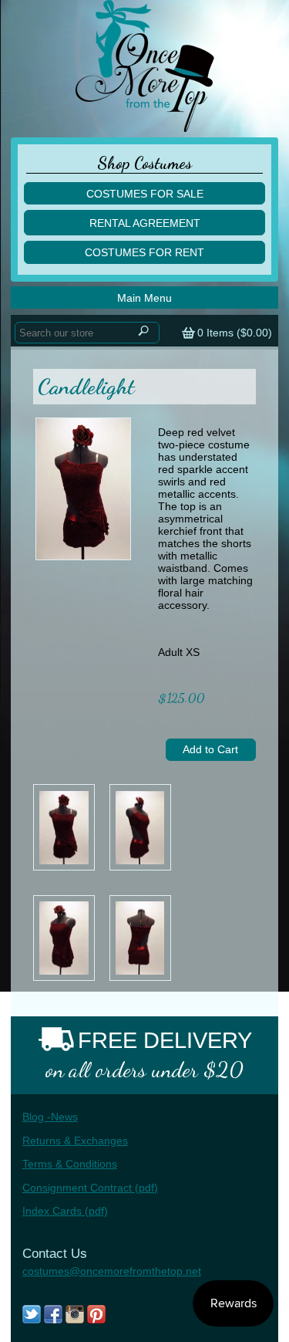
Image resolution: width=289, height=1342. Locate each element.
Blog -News (50, 1116)
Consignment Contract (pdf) (90, 1187)
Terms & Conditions (69, 1164)
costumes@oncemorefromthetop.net (111, 1271)
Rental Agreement (144, 223)
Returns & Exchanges (75, 1140)
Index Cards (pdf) (65, 1211)
